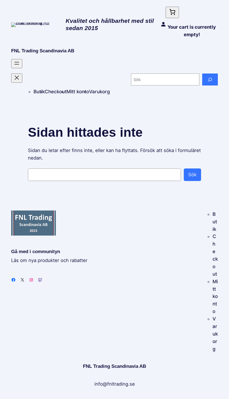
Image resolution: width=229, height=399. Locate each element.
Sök (192, 174)
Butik (39, 91)
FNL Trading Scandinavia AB (42, 50)
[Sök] (210, 79)
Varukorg (99, 91)
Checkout (55, 91)
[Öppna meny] (16, 63)
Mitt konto (77, 91)
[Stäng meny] (16, 78)
